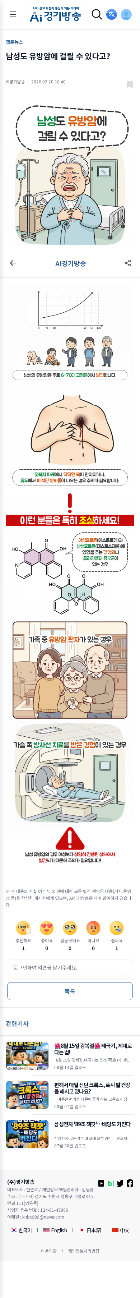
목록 (70, 991)
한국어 (25, 1230)
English (59, 1230)
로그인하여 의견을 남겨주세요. (45, 967)
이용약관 (49, 1251)
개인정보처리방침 (83, 1251)
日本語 (94, 1230)
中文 (124, 1230)
